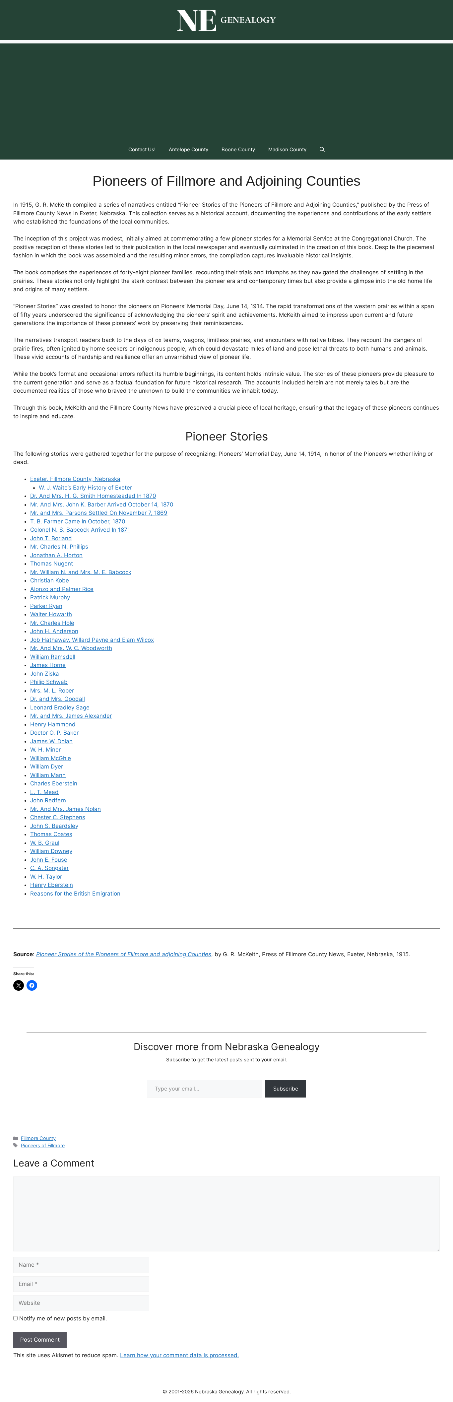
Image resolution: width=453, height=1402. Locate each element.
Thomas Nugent (51, 563)
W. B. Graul (44, 842)
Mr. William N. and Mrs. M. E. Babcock (80, 572)
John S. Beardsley (54, 826)
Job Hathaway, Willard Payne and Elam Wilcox (92, 639)
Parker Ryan (46, 606)
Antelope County (188, 149)
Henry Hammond (53, 724)
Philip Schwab (49, 682)
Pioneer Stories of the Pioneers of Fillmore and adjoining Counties (123, 954)
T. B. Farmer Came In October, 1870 (77, 521)
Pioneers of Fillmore (43, 1145)
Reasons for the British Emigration (75, 893)
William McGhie (50, 758)
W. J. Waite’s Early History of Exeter (85, 487)
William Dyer (46, 766)
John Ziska (44, 673)
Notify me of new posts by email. (63, 1318)
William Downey (51, 851)
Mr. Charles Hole (52, 623)
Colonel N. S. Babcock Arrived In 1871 (80, 529)
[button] (322, 150)
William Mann (48, 775)
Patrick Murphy (50, 597)
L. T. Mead (44, 792)
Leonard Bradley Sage (60, 707)
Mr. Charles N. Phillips (59, 546)
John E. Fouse (48, 859)
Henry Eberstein (51, 885)
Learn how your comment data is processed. (179, 1355)
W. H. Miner (45, 749)
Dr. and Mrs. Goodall (57, 699)
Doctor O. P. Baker (54, 732)
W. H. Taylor (46, 876)
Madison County (287, 149)
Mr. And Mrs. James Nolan (65, 809)
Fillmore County (38, 1138)
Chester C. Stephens (57, 817)
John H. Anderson (54, 631)
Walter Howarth (51, 614)
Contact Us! (142, 149)
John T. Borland (51, 538)
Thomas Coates (51, 834)
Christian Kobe (49, 580)
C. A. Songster (49, 868)
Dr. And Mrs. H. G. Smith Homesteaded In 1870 (93, 496)
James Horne (48, 665)
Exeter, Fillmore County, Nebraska (75, 479)
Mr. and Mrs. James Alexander (71, 715)
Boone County (238, 149)
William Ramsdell (52, 656)
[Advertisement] (226, 89)
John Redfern (48, 800)
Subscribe (285, 1088)
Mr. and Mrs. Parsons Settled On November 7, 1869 (98, 512)
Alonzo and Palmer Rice (62, 589)
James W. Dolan (51, 741)
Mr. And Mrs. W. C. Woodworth (71, 648)
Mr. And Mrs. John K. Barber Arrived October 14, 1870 (101, 504)
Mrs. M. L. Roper (52, 690)
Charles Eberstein (53, 783)
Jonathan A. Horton (56, 555)
